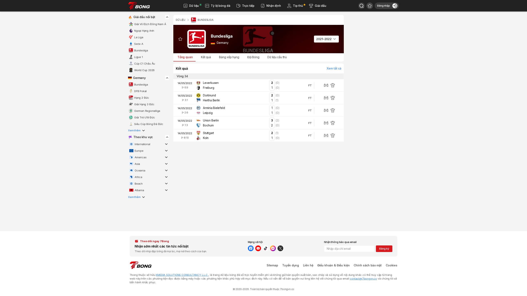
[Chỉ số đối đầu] (326, 85)
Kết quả (206, 57)
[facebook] (251, 248)
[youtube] (258, 248)
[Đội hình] (333, 85)
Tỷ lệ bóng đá (220, 5)
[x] (280, 248)
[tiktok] (265, 248)
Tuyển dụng (290, 265)
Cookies (391, 265)
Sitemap (272, 265)
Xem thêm (134, 130)
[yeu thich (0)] (369, 5)
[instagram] (273, 248)
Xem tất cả (334, 68)
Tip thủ (298, 5)
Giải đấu (320, 5)
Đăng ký (384, 248)
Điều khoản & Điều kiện (333, 265)
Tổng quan (185, 57)
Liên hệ (308, 265)
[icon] (167, 17)
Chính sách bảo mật (367, 265)
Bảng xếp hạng (229, 57)
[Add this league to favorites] (180, 39)
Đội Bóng (253, 57)
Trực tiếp (248, 5)
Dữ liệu (194, 5)
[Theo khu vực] (361, 5)
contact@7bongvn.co (363, 278)
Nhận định (273, 5)
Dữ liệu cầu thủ (277, 57)
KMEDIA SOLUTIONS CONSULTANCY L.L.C (182, 274)
